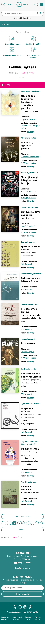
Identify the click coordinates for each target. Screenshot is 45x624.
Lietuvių (30, 131)
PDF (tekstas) (26, 264)
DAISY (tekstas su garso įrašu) (31, 126)
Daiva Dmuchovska (29, 304)
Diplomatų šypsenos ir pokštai (27, 145)
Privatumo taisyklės (5, 618)
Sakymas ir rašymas (27, 410)
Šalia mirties (28, 343)
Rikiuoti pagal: (14, 73)
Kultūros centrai (30, 448)
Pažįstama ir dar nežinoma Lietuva (31, 375)
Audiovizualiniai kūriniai (33, 56)
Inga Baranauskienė (29, 207)
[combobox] (22, 13)
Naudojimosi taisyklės (17, 618)
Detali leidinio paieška (22, 18)
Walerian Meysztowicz (31, 273)
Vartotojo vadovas (38, 618)
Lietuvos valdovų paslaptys (30, 213)
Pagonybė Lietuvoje (26, 488)
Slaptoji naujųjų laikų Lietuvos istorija (30, 180)
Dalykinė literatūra (33, 44)
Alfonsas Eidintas (28, 138)
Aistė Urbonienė (28, 444)
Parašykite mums (22, 568)
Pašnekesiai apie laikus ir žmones (30, 280)
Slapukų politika (28, 618)
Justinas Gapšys (27, 351)
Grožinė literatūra (12, 44)
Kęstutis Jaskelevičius (30, 172)
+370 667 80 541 (24, 559)
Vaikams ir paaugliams (12, 55)
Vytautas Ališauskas (30, 404)
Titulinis (18, 32)
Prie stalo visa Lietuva (29, 310)
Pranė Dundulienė (28, 482)
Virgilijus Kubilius (28, 119)
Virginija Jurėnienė (29, 441)
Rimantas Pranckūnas (30, 157)
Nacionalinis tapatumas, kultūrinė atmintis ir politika (28, 102)
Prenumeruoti (22, 594)
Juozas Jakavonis (28, 339)
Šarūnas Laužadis (28, 369)
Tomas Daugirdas (28, 242)
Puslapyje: (20, 77)
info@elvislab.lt (24, 563)
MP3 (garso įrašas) (28, 163)
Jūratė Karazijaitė (28, 226)
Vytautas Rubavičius (30, 91)
